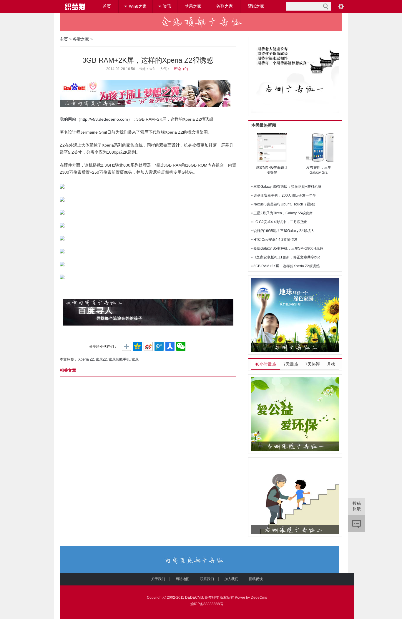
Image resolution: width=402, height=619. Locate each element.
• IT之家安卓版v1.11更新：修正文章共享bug (285, 257)
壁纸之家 (256, 6)
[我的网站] (74, 6)
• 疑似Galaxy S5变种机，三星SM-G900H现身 (287, 248)
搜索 (325, 6)
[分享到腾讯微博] (159, 346)
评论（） (182, 69)
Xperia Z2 (86, 359)
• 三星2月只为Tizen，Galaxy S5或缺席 (282, 213)
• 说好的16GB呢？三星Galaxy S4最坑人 (282, 231)
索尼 (135, 359)
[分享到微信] (180, 346)
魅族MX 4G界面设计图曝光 (272, 170)
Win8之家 (138, 6)
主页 (64, 39)
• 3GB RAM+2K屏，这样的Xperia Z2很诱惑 (285, 266)
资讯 (167, 6)
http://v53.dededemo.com (104, 119)
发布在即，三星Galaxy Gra (318, 170)
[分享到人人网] (170, 346)
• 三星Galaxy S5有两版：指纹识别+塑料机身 (286, 187)
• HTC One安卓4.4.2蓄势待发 (274, 240)
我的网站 (68, 119)
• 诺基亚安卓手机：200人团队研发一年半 (283, 195)
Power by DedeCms (251, 597)
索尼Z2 (101, 359)
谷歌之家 (224, 6)
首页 (107, 6)
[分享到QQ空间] (137, 346)
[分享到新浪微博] (148, 346)
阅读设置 (341, 6)
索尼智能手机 (119, 359)
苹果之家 (193, 6)
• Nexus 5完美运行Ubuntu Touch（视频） (284, 204)
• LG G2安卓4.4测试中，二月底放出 (279, 222)
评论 (356, 523)
